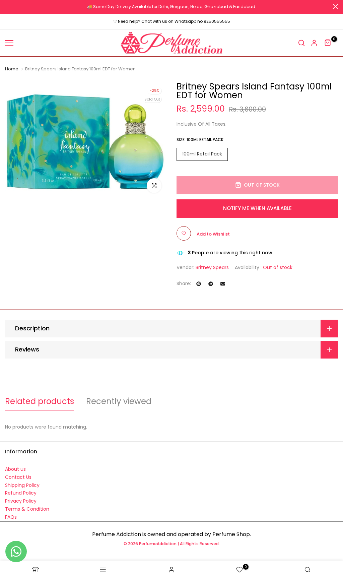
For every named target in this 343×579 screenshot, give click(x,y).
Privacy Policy (21, 501)
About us (15, 469)
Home (11, 69)
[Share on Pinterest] (198, 283)
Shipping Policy (22, 485)
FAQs (11, 517)
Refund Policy (21, 493)
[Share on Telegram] (210, 283)
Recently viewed (118, 401)
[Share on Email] (222, 283)
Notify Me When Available (257, 208)
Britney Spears (212, 267)
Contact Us (18, 477)
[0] (328, 43)
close (7, 6)
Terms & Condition (27, 509)
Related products (39, 401)
